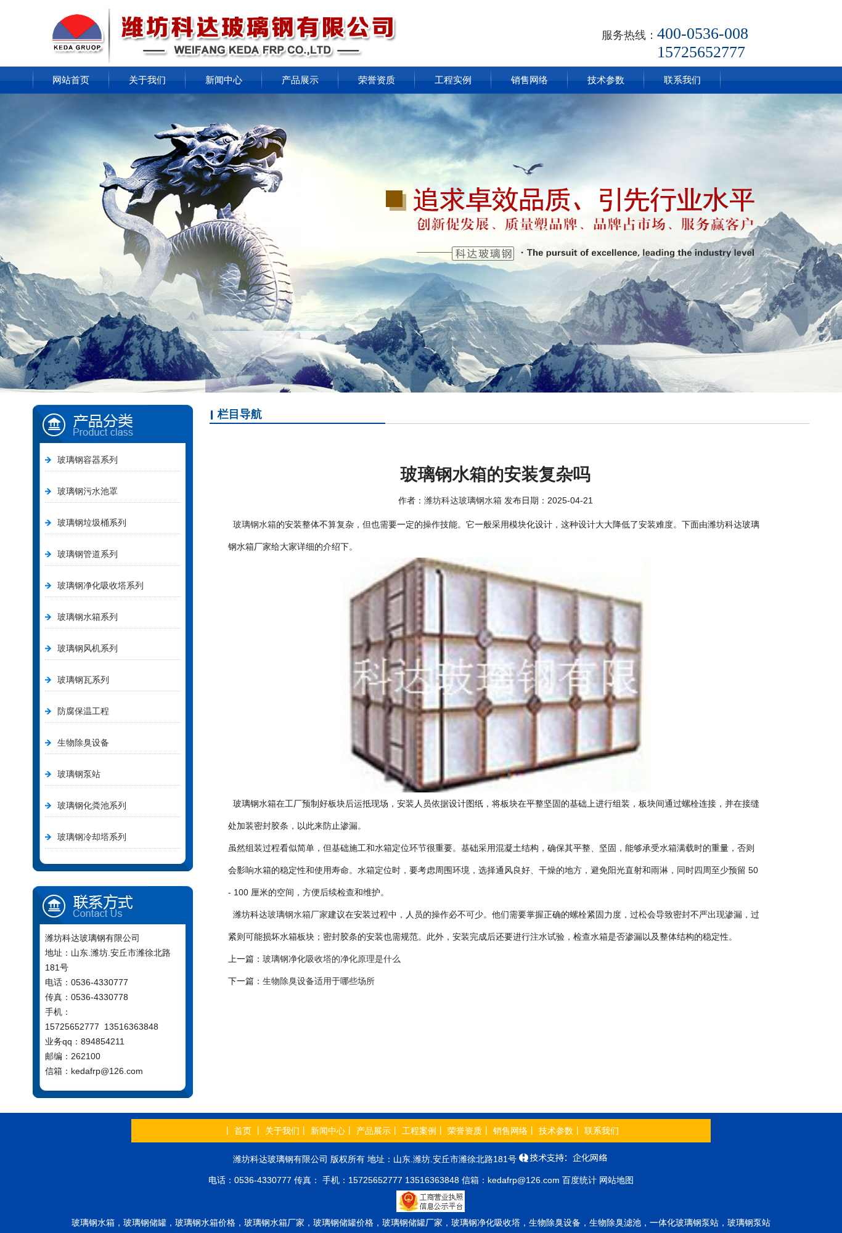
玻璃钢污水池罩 (87, 491)
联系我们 (682, 80)
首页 (242, 1131)
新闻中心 (223, 80)
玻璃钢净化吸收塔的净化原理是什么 (332, 959)
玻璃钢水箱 (254, 524)
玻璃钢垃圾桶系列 (91, 522)
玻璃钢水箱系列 (87, 617)
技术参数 (605, 80)
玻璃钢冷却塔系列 (91, 837)
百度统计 (579, 1180)
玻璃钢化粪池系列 (91, 805)
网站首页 (70, 80)
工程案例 (419, 1131)
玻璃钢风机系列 (87, 648)
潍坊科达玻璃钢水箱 (463, 500)
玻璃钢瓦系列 (83, 680)
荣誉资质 (376, 80)
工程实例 (453, 80)
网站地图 (616, 1180)
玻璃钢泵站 (78, 774)
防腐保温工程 (83, 711)
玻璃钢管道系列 (87, 554)
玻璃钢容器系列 (87, 460)
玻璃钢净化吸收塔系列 (100, 585)
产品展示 (300, 80)
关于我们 (147, 80)
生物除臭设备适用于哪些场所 (319, 981)
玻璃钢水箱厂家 (298, 914)
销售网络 (529, 80)
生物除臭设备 (83, 742)
